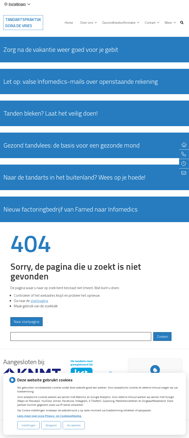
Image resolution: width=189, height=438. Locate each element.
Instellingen (28, 425)
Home (69, 22)
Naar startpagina (26, 321)
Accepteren (74, 425)
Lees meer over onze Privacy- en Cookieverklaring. (49, 416)
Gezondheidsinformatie (119, 22)
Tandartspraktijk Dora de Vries (23, 22)
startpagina (39, 300)
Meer (168, 22)
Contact (150, 22)
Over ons (86, 22)
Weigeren (51, 425)
